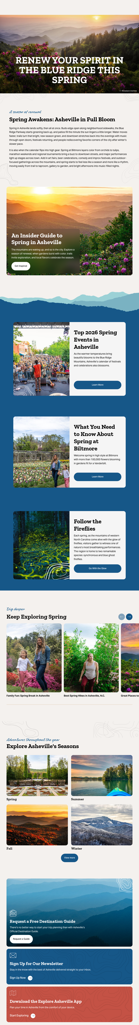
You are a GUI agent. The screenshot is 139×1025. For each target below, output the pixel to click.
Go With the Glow (97, 568)
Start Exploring (19, 1016)
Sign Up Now (18, 978)
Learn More (97, 385)
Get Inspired (21, 266)
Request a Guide (21, 939)
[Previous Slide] (121, 617)
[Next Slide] (129, 617)
